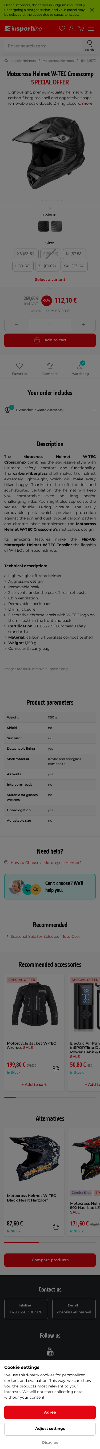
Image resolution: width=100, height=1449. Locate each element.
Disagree (50, 1442)
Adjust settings (50, 1428)
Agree (50, 1412)
